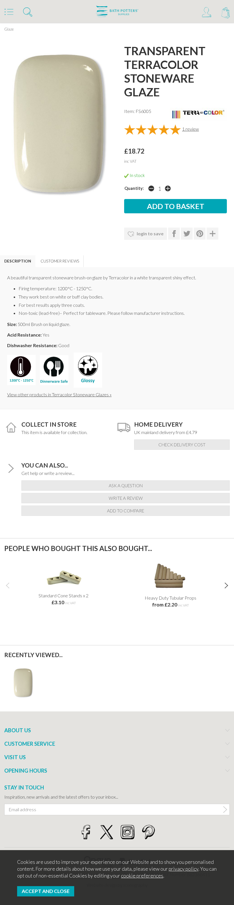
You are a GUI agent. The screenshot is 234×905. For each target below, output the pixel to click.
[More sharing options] (212, 234)
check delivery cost (181, 444)
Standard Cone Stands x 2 (63, 595)
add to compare (125, 510)
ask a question (126, 485)
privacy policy (183, 869)
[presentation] (7, 585)
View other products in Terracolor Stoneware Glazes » (59, 394)
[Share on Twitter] (187, 234)
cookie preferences (142, 876)
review (190, 129)
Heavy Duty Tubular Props (170, 597)
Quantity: (134, 188)
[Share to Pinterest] (199, 234)
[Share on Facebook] (174, 234)
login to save (150, 233)
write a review (126, 498)
